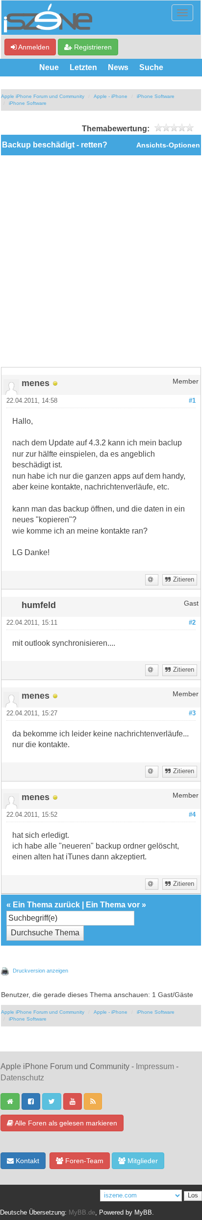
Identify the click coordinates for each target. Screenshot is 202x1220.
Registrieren (92, 47)
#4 (192, 814)
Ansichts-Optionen (168, 145)
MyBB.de (82, 1212)
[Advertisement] (101, 261)
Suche (151, 67)
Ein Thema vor (113, 905)
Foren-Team (83, 1161)
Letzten (83, 67)
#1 (192, 400)
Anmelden (33, 47)
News (118, 67)
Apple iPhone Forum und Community (42, 96)
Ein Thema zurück (46, 905)
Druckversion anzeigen (40, 971)
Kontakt (26, 1161)
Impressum (155, 1066)
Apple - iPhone (110, 96)
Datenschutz (22, 1078)
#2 (192, 622)
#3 (192, 713)
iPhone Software (156, 96)
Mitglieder (142, 1161)
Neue (49, 67)
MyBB (143, 1212)
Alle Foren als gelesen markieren (65, 1123)
